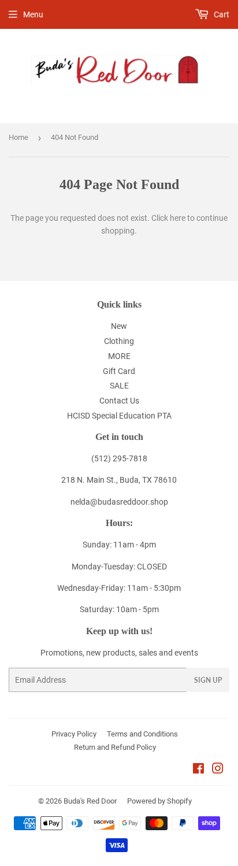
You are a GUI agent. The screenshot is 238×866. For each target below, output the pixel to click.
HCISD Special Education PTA (119, 415)
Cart (220, 14)
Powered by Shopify (159, 801)
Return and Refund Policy (115, 747)
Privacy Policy (73, 734)
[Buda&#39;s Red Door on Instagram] (218, 770)
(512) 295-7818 (119, 458)
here (177, 218)
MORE (119, 356)
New (119, 326)
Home (18, 137)
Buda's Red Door (90, 801)
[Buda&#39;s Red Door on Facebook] (198, 770)
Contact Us (119, 400)
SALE (119, 385)
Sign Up (208, 680)
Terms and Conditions (142, 734)
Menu (33, 14)
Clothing (119, 341)
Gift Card (119, 371)
